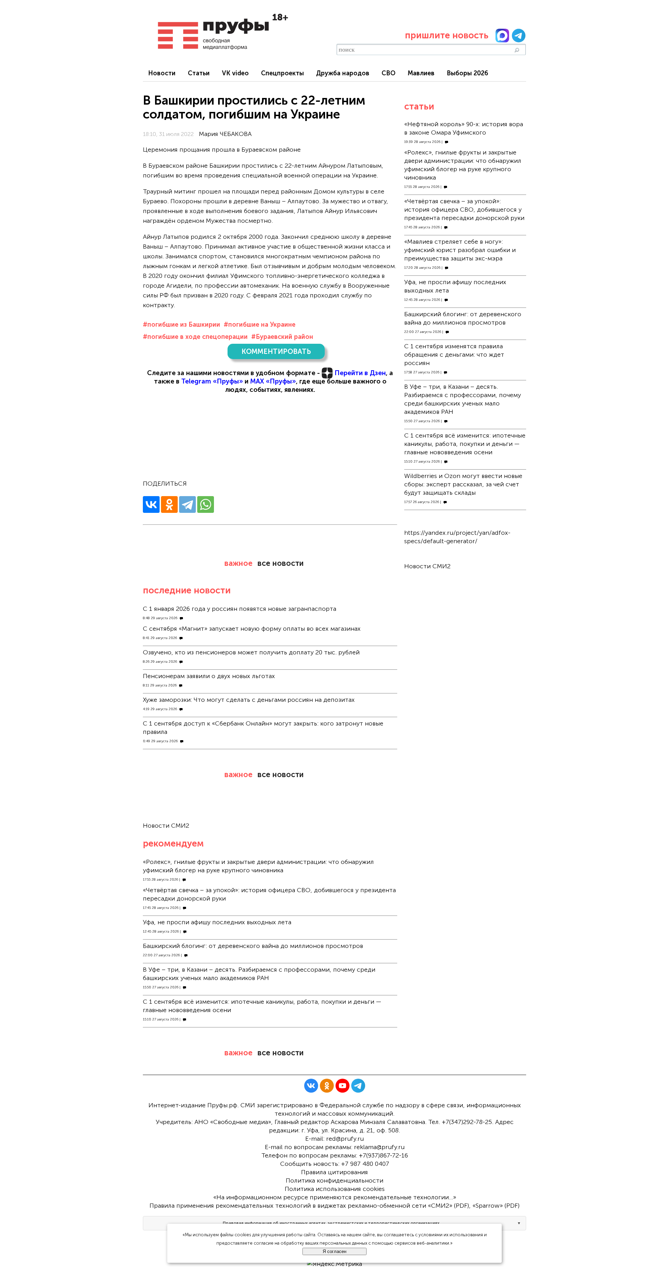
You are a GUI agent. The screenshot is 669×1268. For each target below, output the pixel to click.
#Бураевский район (282, 337)
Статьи (199, 73)
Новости (162, 73)
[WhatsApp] (205, 504)
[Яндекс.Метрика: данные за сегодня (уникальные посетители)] (334, 1264)
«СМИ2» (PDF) (448, 1205)
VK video (235, 73)
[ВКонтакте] (151, 504)
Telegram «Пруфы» (212, 381)
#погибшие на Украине (259, 324)
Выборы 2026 (467, 73)
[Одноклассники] (169, 504)
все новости (280, 563)
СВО (388, 73)
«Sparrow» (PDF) (496, 1205)
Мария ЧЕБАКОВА (225, 134)
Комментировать (276, 351)
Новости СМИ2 (166, 825)
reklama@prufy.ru (379, 1147)
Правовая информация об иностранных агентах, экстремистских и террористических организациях (331, 1223)
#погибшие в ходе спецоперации (195, 337)
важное (238, 563)
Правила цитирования (334, 1172)
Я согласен (334, 1251)
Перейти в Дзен (360, 373)
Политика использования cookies (335, 1189)
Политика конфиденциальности (334, 1180)
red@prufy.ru (345, 1138)
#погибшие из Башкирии (181, 324)
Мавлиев (421, 73)
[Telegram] (187, 504)
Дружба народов (342, 73)
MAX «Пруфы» (273, 381)
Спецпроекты (282, 73)
